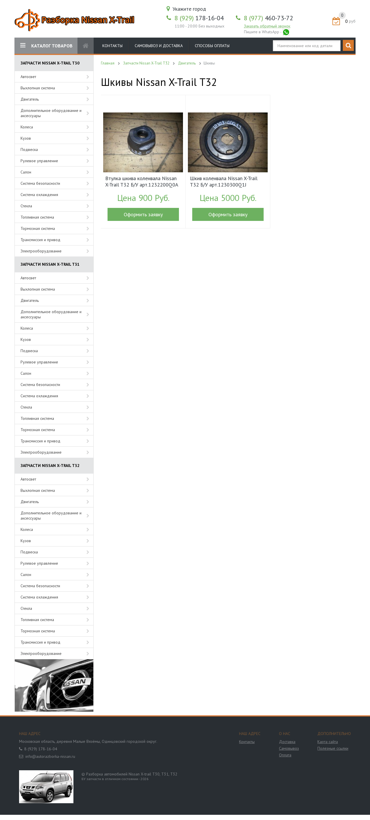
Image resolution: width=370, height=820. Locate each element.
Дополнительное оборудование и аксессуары (51, 113)
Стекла (26, 205)
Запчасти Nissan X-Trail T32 (146, 63)
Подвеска (29, 149)
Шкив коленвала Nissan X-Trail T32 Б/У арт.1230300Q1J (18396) (224, 182)
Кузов (26, 138)
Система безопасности (40, 183)
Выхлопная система (38, 88)
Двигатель (30, 99)
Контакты (112, 45)
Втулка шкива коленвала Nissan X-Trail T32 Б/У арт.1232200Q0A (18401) (141, 182)
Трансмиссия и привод (40, 239)
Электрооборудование (41, 251)
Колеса (27, 127)
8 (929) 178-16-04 (40, 748)
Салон (26, 172)
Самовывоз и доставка (159, 45)
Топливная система (37, 217)
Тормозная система (38, 228)
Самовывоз (289, 748)
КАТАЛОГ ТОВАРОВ (52, 46)
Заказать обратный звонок (267, 26)
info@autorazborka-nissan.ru (50, 756)
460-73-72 (268, 17)
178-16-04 (199, 17)
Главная (107, 63)
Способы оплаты (212, 45)
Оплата (285, 755)
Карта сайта (327, 741)
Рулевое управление (39, 160)
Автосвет (28, 76)
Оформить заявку (143, 214)
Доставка (287, 741)
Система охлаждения (39, 194)
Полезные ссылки (332, 748)
